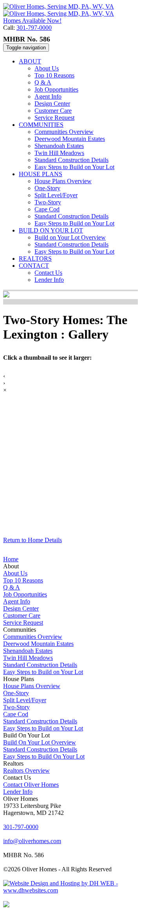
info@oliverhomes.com (32, 841)
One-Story (47, 188)
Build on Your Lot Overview (70, 237)
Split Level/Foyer (56, 195)
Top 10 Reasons (54, 75)
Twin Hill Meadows (59, 153)
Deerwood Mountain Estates (69, 138)
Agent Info (47, 96)
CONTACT (34, 265)
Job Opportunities (56, 89)
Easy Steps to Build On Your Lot (44, 756)
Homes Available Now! (32, 20)
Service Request (54, 117)
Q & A (42, 82)
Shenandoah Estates (59, 145)
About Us (46, 68)
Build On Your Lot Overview (39, 742)
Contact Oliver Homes (31, 784)
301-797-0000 (34, 27)
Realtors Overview (26, 770)
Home (10, 559)
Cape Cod (47, 209)
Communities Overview (64, 131)
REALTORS (35, 258)
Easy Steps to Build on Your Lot (74, 167)
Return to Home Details (32, 540)
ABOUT (30, 61)
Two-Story (47, 202)
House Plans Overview (63, 181)
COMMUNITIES (41, 124)
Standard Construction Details (71, 160)
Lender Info (49, 279)
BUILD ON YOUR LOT (51, 230)
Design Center (52, 103)
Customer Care (53, 110)
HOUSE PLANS (40, 174)
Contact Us (48, 272)
